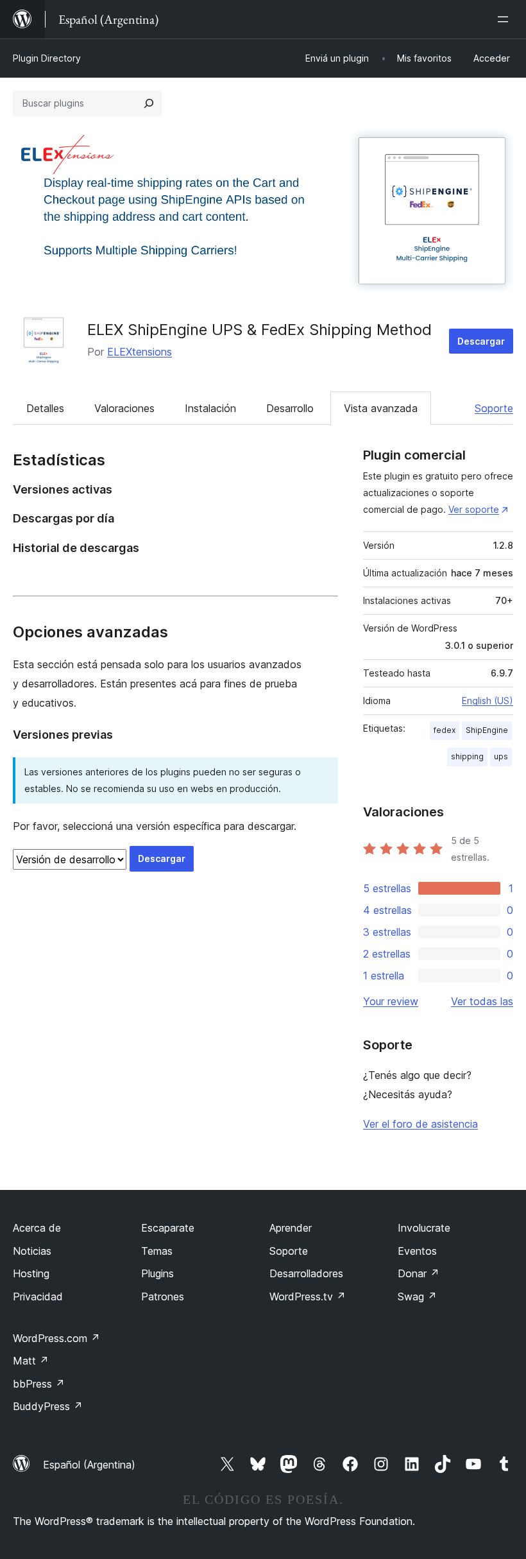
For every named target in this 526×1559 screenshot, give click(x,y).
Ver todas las (482, 1001)
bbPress (39, 1383)
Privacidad (38, 1296)
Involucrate (424, 1227)
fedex (444, 730)
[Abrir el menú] (505, 19)
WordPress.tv (307, 1296)
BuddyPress (48, 1406)
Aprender (290, 1227)
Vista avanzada (381, 408)
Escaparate (167, 1227)
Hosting (31, 1273)
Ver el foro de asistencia (420, 1123)
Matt (31, 1360)
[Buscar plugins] (149, 103)
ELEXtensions (139, 351)
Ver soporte (473, 509)
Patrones (162, 1296)
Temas (157, 1251)
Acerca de (37, 1227)
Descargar (481, 341)
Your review (390, 1001)
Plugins (157, 1273)
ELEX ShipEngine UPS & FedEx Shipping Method (259, 329)
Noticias (32, 1251)
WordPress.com (56, 1338)
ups (501, 756)
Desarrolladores (306, 1273)
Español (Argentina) (89, 1464)
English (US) (487, 700)
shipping (467, 756)
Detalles (45, 408)
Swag (417, 1296)
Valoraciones (124, 408)
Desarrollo (290, 408)
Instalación (210, 408)
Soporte (494, 408)
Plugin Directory (47, 58)
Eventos (417, 1251)
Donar (418, 1273)
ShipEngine (487, 730)
